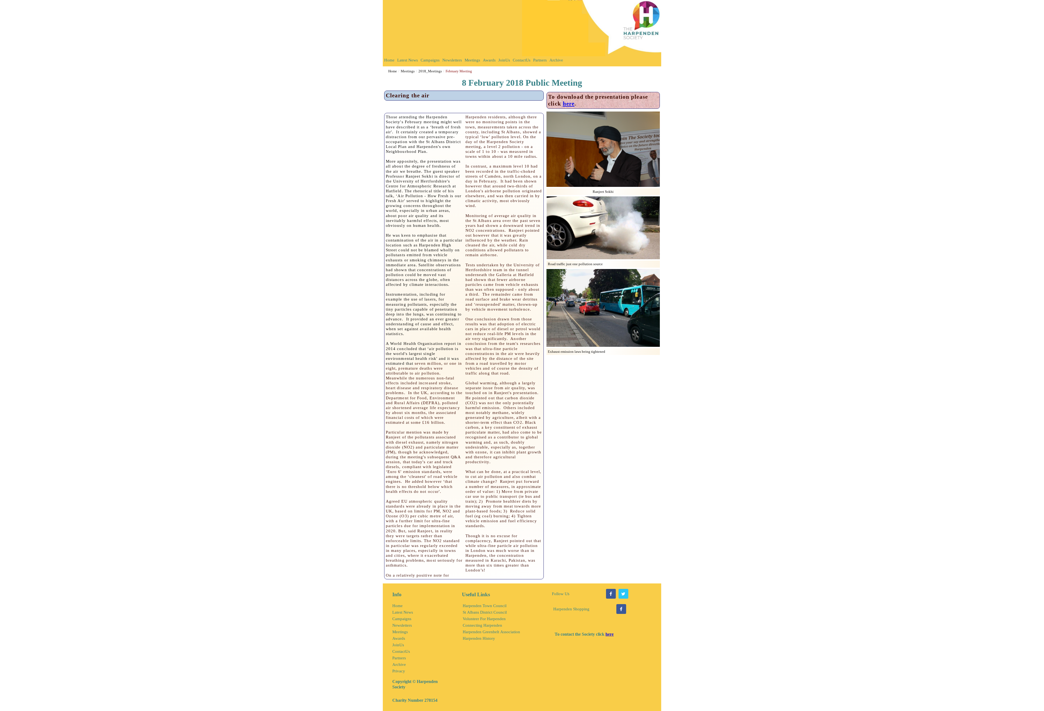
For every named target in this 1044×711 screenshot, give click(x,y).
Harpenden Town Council (485, 606)
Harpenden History (479, 638)
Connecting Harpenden (482, 625)
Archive (556, 60)
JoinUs (504, 60)
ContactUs (521, 60)
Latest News (407, 60)
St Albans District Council (485, 612)
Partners (540, 60)
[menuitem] (389, 61)
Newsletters (452, 60)
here (568, 103)
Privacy (398, 671)
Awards (489, 60)
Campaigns (430, 60)
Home (389, 60)
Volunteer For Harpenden (484, 619)
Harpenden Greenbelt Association (491, 632)
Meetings (472, 60)
